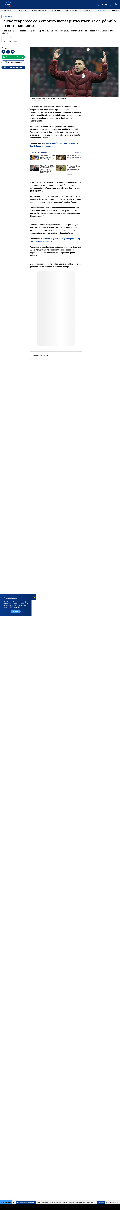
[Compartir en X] (8, 51)
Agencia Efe (8, 38)
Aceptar (15, 611)
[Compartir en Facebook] (3, 51)
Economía (56, 10)
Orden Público (7, 10)
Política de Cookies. (14, 607)
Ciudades (87, 10)
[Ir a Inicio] (7, 4)
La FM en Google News (15, 62)
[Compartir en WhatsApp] (13, 51)
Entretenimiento (39, 10)
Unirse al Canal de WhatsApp (14, 57)
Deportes (101, 10)
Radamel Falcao (35, 359)
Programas (104, 4)
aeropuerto (58, 1202)
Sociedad (114, 10)
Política (22, 10)
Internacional (72, 10)
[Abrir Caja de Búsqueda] (116, 4)
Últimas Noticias (6, 1202)
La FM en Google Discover (14, 67)
